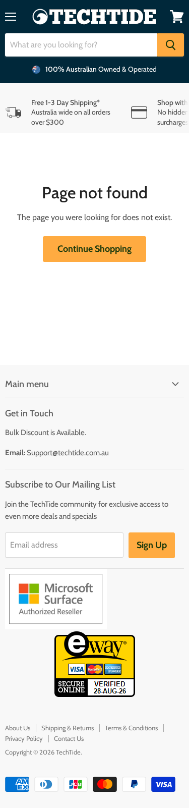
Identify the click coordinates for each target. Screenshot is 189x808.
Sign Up (152, 545)
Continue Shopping (94, 248)
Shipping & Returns (67, 728)
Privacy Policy (24, 738)
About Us (17, 728)
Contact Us (69, 738)
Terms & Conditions (131, 728)
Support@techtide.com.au (68, 452)
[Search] (170, 45)
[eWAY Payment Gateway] (94, 694)
